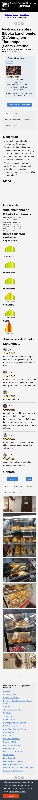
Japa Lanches (8, 716)
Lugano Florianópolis (11, 698)
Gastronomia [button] (30, 486)
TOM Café (7, 713)
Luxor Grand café (9, 758)
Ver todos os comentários (20, 104)
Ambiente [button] (7, 486)
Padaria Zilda (8, 735)
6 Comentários (9, 62)
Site (29, 479)
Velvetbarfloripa (8, 755)
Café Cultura (7, 707)
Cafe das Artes (8, 732)
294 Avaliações (9, 61)
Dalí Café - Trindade (10, 726)
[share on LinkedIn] (22, 24)
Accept (11, 796)
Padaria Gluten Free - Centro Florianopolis (18, 768)
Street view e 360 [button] (10, 492)
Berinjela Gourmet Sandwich (13, 761)
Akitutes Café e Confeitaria (12, 710)
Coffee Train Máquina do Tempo (14, 729)
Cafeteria (15, 15)
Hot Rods (6, 691)
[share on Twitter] (19, 24)
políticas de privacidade (17, 792)
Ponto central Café (10, 742)
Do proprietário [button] (18, 486)
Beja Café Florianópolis (11, 739)
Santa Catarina (24, 15)
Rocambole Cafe (9, 748)
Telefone (12, 479)
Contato (4, 9)
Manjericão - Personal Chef (13, 771)
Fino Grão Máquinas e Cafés (13, 751)
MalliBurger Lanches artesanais (14, 723)
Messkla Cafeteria (9, 719)
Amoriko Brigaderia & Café (12, 764)
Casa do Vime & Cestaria (12, 745)
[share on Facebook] (15, 24)
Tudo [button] (20, 492)
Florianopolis (8, 17)
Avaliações (8, 15)
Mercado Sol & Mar (10, 694)
